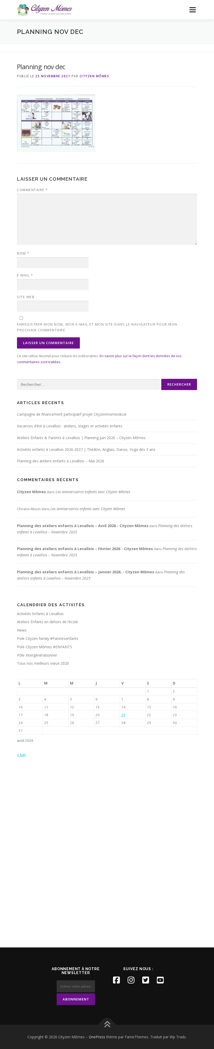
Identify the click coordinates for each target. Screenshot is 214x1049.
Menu (192, 9)
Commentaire (32, 189)
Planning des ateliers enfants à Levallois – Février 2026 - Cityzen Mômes (85, 548)
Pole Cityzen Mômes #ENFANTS (44, 646)
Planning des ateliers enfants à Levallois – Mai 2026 (60, 460)
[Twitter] (146, 980)
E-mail (25, 275)
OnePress (97, 1036)
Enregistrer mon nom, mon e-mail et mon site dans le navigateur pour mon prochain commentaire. (97, 327)
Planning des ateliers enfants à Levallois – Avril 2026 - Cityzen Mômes (82, 525)
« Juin (21, 754)
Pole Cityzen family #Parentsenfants (47, 638)
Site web (25, 296)
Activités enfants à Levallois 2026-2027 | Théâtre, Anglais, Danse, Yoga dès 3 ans (86, 449)
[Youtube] (160, 980)
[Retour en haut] (107, 1024)
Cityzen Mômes (94, 76)
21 (123, 714)
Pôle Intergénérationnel (37, 655)
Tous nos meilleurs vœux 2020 (43, 663)
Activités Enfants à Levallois (40, 613)
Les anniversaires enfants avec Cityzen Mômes (93, 491)
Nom (23, 253)
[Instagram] (131, 980)
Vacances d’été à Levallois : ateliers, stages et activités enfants (69, 425)
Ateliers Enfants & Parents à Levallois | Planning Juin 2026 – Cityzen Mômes (81, 437)
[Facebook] (116, 980)
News (22, 630)
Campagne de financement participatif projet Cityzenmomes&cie (72, 414)
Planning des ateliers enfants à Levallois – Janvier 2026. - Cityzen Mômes (85, 571)
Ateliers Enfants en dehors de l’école (47, 621)
